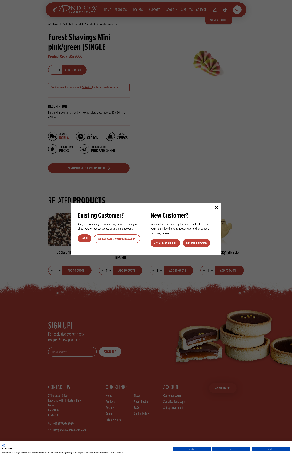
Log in (85, 238)
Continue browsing (196, 243)
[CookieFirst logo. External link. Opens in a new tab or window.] (3, 445)
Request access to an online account (117, 239)
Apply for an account (165, 243)
